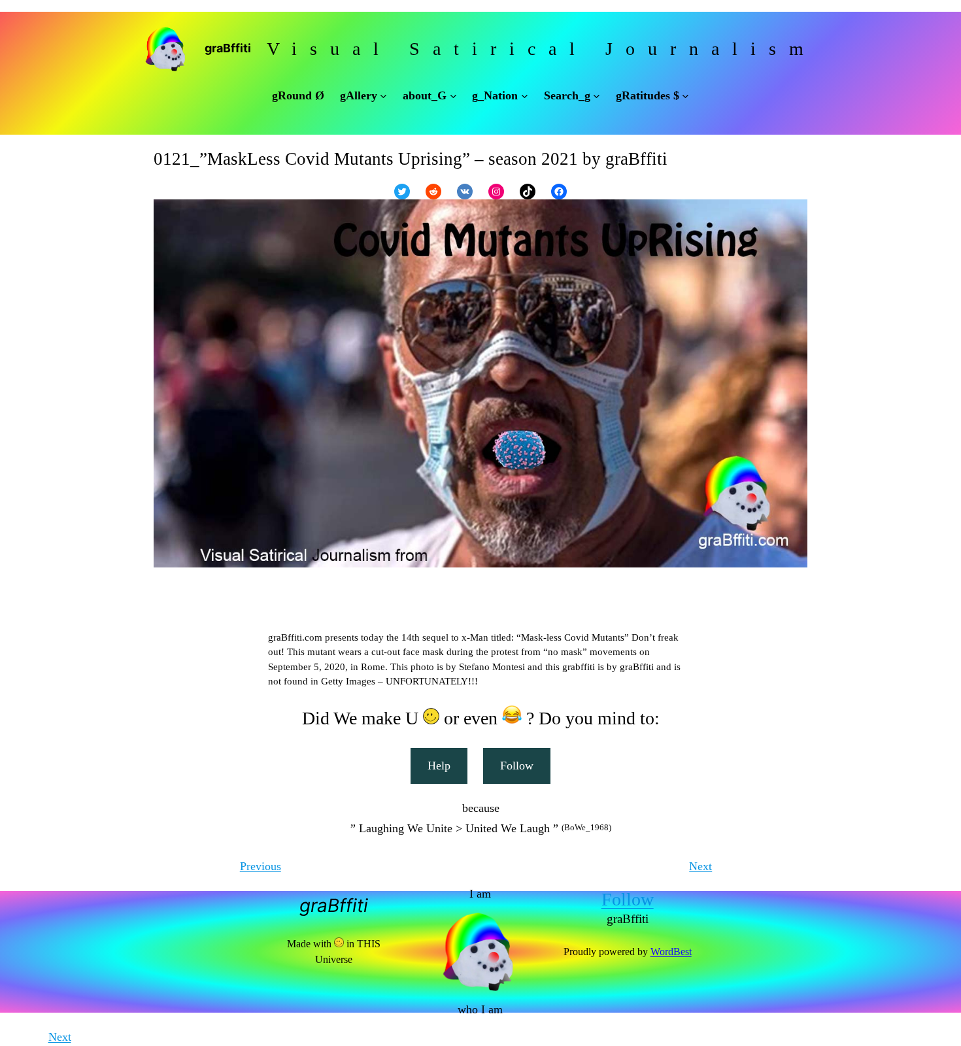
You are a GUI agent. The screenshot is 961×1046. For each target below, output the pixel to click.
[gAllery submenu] (383, 95)
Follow (516, 765)
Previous (260, 866)
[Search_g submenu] (596, 95)
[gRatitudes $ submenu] (685, 95)
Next (700, 866)
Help (439, 765)
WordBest (671, 951)
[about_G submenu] (453, 95)
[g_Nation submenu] (524, 95)
